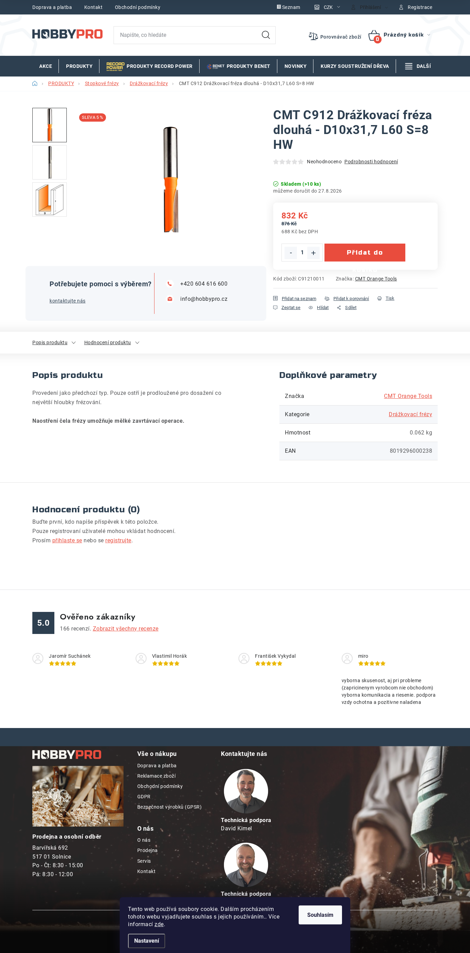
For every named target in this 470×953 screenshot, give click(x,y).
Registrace (420, 7)
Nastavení (146, 940)
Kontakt (93, 7)
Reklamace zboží (156, 776)
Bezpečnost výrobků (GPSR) (169, 807)
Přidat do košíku (365, 255)
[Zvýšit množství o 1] (313, 253)
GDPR (144, 796)
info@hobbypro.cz (203, 299)
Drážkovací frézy (410, 414)
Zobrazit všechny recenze (126, 628)
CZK (328, 7)
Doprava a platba (52, 7)
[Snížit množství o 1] (291, 253)
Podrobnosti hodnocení (371, 161)
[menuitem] (45, 66)
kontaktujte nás (68, 301)
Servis (144, 861)
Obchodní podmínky (138, 7)
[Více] (418, 66)
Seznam (291, 7)
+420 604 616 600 (203, 283)
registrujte (118, 540)
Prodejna (147, 850)
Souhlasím (320, 915)
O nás (144, 840)
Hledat (266, 35)
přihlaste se (67, 540)
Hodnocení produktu (107, 342)
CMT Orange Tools (376, 278)
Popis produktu (49, 342)
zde (159, 924)
